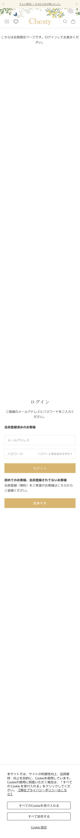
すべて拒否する (39, 816)
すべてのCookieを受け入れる (39, 805)
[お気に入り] (16, 21)
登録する (40, 503)
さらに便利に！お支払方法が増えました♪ (40, 4)
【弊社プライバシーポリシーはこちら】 (37, 792)
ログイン (40, 468)
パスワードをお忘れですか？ (55, 454)
